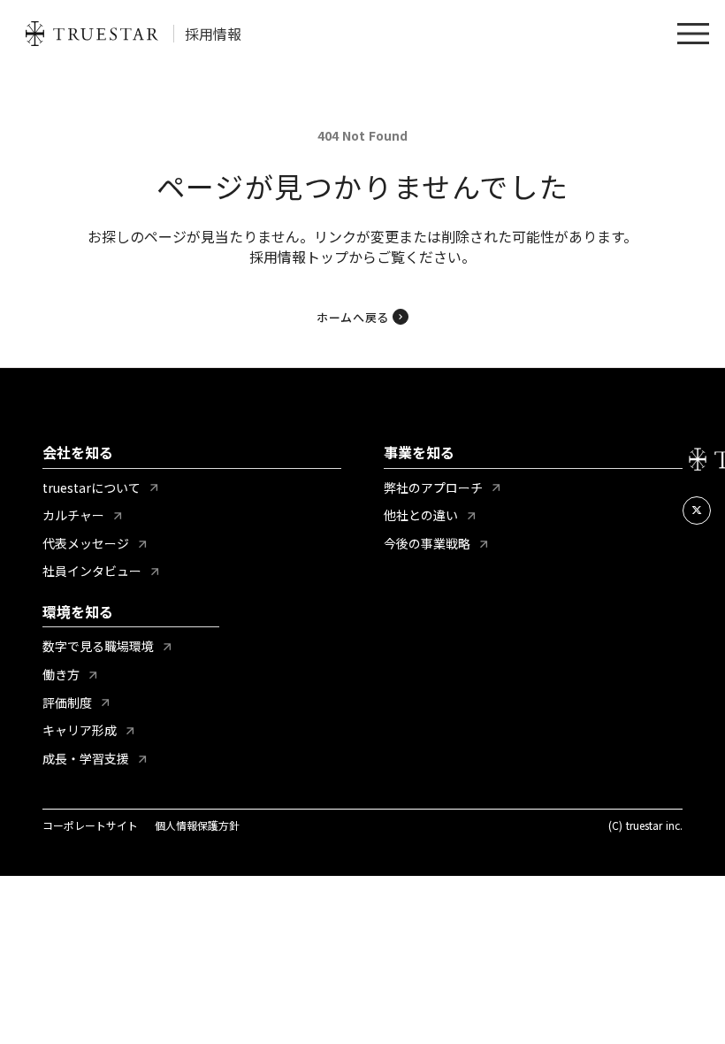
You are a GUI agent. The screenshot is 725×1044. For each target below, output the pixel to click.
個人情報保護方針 (197, 825)
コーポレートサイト (90, 825)
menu (693, 33)
